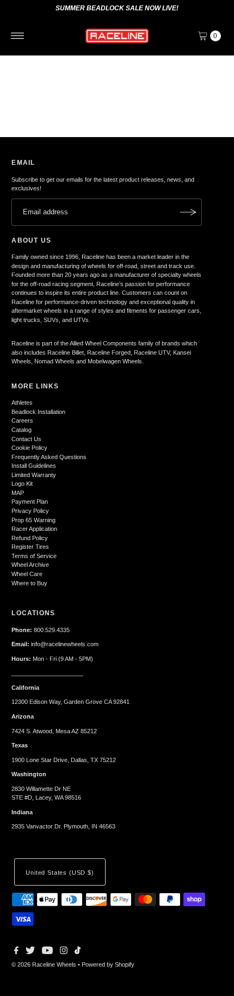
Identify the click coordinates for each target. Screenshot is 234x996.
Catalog (21, 429)
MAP (17, 493)
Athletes (22, 402)
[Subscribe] (188, 212)
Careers (22, 420)
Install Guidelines (33, 465)
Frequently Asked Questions (49, 457)
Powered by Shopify (108, 964)
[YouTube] (47, 952)
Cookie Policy (29, 447)
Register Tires (30, 546)
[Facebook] (16, 952)
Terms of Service (34, 556)
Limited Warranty (33, 475)
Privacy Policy (30, 511)
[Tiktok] (78, 952)
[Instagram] (63, 952)
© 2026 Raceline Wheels (43, 964)
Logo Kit (22, 483)
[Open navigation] (17, 36)
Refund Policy (29, 538)
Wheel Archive (30, 564)
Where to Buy (29, 583)
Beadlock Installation (38, 412)
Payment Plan (29, 501)
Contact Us (26, 439)
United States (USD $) (60, 872)
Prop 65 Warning (33, 520)
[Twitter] (30, 952)
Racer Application (34, 528)
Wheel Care (26, 574)
